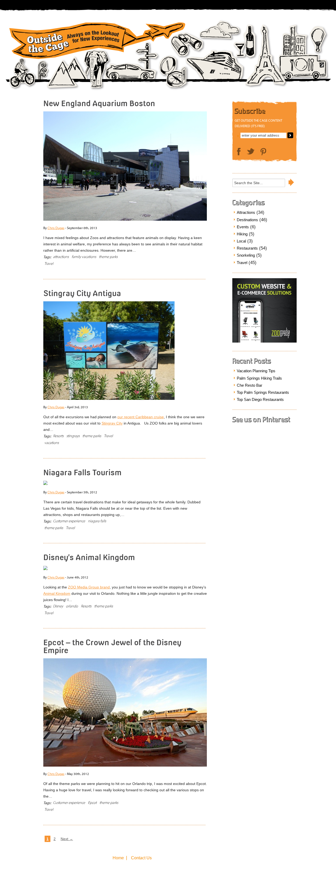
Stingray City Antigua (82, 293)
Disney (58, 606)
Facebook (239, 152)
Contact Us (141, 858)
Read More (187, 258)
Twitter (250, 151)
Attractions (246, 212)
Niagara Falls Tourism (82, 472)
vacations (51, 443)
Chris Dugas (56, 228)
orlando (72, 606)
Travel (48, 263)
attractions (61, 257)
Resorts (58, 436)
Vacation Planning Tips (256, 371)
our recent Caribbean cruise (140, 417)
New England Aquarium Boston (99, 103)
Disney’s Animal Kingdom (89, 557)
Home (118, 858)
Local (241, 241)
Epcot (92, 802)
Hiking (242, 234)
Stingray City (112, 423)
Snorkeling (246, 255)
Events (243, 227)
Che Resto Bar (249, 385)
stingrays (73, 436)
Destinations (247, 220)
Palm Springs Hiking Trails (259, 378)
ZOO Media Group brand (89, 587)
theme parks (108, 257)
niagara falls (97, 521)
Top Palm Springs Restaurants (263, 392)
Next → (67, 839)
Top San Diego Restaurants (260, 399)
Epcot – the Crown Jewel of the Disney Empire (112, 646)
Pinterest (263, 152)
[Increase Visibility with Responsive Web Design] (264, 341)
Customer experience (69, 521)
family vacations (84, 257)
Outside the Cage (96, 43)
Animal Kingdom (56, 593)
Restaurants (247, 248)
